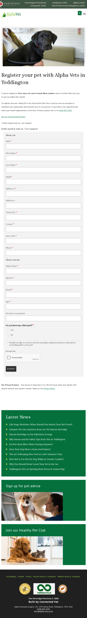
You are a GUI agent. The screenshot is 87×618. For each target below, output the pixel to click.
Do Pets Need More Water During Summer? (31, 444)
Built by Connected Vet (43, 601)
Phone (9, 248)
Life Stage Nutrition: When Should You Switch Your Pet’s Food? (40, 424)
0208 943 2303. (65, 110)
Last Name (11, 165)
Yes (12, 330)
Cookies (21, 576)
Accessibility (11, 576)
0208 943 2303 (43, 609)
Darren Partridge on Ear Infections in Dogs (30, 434)
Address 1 (11, 188)
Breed (9, 290)
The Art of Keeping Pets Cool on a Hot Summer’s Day (35, 454)
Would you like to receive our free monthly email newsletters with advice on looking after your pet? (42, 344)
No (12, 335)
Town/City (11, 212)
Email (9, 177)
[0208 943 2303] (80, 13)
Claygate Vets (38, 5)
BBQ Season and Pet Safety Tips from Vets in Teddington (37, 439)
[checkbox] (6, 329)
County (10, 224)
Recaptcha (10, 351)
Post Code (11, 236)
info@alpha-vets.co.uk (43, 611)
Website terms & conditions (68, 576)
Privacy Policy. (49, 388)
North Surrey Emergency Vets (68, 5)
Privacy (28, 576)
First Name (11, 153)
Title (8, 141)
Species (10, 278)
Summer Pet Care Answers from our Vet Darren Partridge (38, 429)
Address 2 (10, 200)
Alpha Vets (79, 2)
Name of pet (12, 266)
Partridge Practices (35, 2)
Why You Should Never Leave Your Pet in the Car (33, 464)
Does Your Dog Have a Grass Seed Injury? (30, 449)
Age (8, 301)
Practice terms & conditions (44, 576)
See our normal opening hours (13, 117)
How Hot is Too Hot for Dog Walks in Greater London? (36, 459)
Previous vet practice (15, 313)
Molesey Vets (59, 2)
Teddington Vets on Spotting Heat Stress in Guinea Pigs (37, 469)
